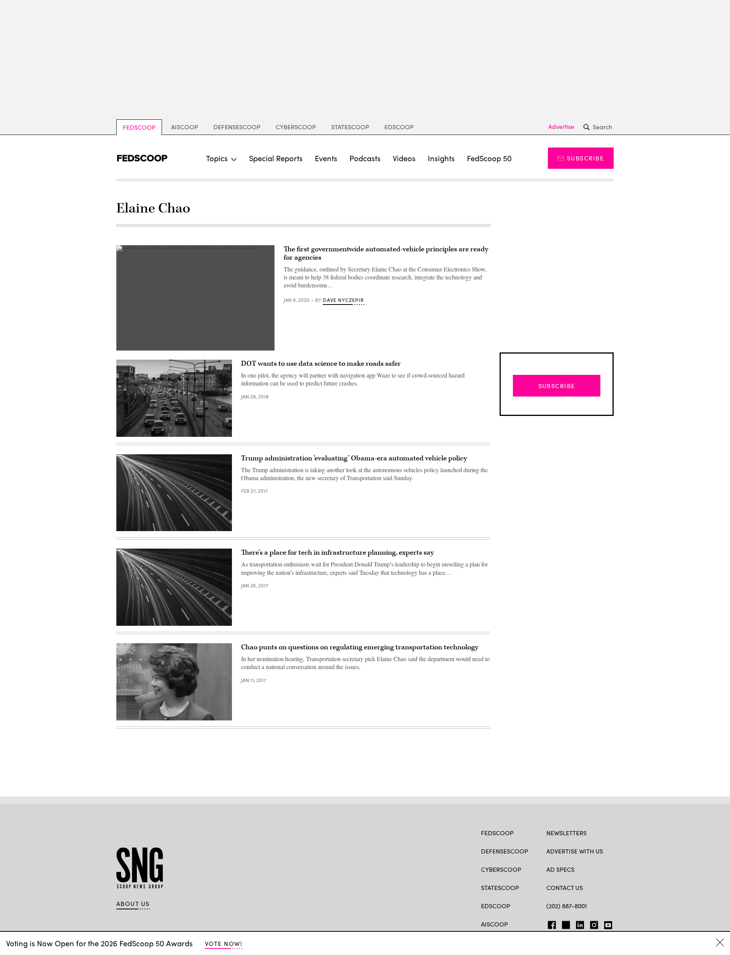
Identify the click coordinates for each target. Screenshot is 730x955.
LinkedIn (580, 923)
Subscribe (585, 158)
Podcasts (365, 158)
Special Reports (276, 158)
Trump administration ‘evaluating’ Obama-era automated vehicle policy (354, 458)
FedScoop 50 (489, 158)
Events (326, 158)
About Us (133, 903)
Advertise (561, 126)
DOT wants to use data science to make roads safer (321, 363)
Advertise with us (574, 851)
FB (550, 923)
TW (564, 923)
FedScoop (139, 127)
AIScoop (184, 127)
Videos (404, 158)
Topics (217, 158)
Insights (441, 158)
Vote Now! (223, 943)
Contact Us (564, 888)
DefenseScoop (236, 127)
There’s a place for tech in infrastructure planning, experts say (337, 552)
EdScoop (399, 127)
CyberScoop (296, 127)
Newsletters (566, 833)
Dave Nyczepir (343, 300)
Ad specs (560, 869)
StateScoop (350, 127)
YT (606, 923)
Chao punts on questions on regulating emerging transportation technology (359, 647)
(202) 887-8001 (566, 906)
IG (592, 923)
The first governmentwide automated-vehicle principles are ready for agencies (386, 253)
